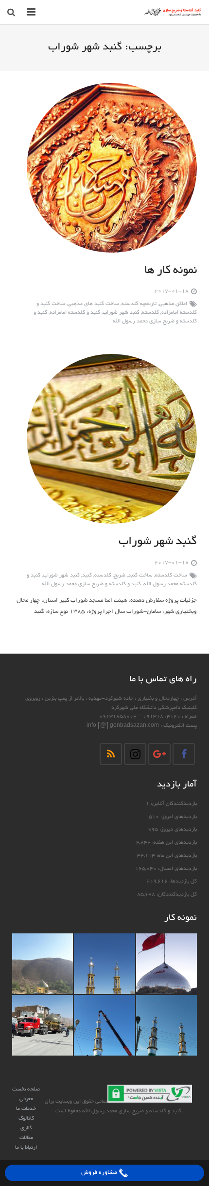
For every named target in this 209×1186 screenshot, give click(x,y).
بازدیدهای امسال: (177, 869)
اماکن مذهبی (173, 304)
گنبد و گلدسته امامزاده (75, 313)
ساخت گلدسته (171, 575)
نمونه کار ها (170, 271)
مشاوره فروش (100, 1173)
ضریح (119, 575)
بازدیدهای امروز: (178, 817)
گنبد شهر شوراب (121, 313)
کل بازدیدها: (182, 881)
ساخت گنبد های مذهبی (93, 304)
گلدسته (150, 313)
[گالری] (166, 963)
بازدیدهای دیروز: (177, 830)
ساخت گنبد (140, 575)
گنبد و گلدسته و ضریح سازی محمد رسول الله (91, 584)
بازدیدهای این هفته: (174, 843)
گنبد (87, 575)
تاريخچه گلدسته (139, 304)
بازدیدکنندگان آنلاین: (173, 804)
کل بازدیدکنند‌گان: (176, 895)
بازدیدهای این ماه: (176, 856)
